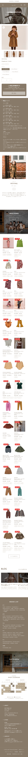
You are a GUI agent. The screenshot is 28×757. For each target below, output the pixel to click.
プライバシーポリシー (9, 751)
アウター (10, 548)
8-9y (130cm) (6, 75)
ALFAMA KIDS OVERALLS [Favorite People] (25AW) (19, 500)
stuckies (22, 635)
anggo (12, 608)
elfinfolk (4, 617)
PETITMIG (4, 59)
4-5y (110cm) (15, 72)
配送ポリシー (21, 751)
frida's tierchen (20, 617)
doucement (8, 616)
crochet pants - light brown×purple (19, 272)
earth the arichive (15, 616)
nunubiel (4, 632)
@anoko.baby (11, 714)
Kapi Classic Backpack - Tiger (7, 331)
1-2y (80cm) (6, 69)
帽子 (10, 483)
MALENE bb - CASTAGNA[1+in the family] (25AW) (8, 544)
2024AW (4, 254)
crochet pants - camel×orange (18, 292)
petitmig (21, 632)
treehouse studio (6, 643)
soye (19, 635)
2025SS (4, 355)
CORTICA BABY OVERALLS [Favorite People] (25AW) (7, 522)
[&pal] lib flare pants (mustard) (19, 331)
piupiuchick (5, 634)
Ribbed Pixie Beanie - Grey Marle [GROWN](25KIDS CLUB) (19, 479)
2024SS (16, 335)
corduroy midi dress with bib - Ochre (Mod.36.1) (19, 352)
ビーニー (8, 483)
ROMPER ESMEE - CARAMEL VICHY (19, 373)
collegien (5, 611)
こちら (12, 725)
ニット (4, 483)
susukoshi (11, 637)
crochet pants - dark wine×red (7, 292)
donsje (4, 616)
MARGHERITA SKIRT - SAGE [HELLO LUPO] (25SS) (18, 457)
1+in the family (5, 647)
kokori (23, 625)
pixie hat (10, 634)
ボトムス (8, 503)
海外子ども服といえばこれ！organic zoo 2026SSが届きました (9, 585)
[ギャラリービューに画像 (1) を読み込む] (7, 54)
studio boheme (6, 637)
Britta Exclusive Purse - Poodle (7, 272)
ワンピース (16, 256)
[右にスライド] (25, 54)
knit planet (19, 625)
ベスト (4, 551)
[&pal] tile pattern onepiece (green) (7, 393)
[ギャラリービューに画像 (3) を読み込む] (21, 54)
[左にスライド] (2, 54)
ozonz (17, 632)
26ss (2, 587)
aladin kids (17, 608)
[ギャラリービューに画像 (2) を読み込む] (14, 54)
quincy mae (5, 635)
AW (7, 548)
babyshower (22, 608)
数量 (3, 77)
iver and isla (7, 625)
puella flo (18, 634)
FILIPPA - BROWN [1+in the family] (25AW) (19, 544)
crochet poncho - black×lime (18, 311)
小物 (7, 335)
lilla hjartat (6, 626)
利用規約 (16, 751)
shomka (16, 637)
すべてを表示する (14, 556)
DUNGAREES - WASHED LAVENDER (7, 414)
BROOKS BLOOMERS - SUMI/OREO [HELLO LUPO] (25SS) (8, 457)
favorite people (10, 617)
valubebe (12, 643)
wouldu (16, 643)
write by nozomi (24, 587)
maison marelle (18, 626)
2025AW (16, 503)
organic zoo (5, 587)
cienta (19, 587)
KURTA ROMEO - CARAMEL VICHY (8, 373)
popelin (14, 634)
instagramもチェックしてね (14, 664)
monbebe (14, 628)
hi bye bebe (6, 620)
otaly (14, 632)
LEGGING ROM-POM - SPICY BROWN (18, 414)
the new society (16, 641)
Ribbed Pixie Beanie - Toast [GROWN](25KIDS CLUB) (7, 479)
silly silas (15, 635)
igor (3, 625)
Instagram (12, 732)
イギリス (15, 587)
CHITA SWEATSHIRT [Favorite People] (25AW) (19, 522)
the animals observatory (7, 641)
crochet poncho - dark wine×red (8, 311)
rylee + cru (10, 635)
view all (14, 219)
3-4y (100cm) (6, 72)
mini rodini (5, 628)
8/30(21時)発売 (9, 254)
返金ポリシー (21, 749)
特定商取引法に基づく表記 (17, 754)
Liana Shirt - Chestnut (6, 434)
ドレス (19, 254)
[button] (2, 5)
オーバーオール (17, 505)
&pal (10, 647)
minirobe (9, 628)
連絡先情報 (9, 754)
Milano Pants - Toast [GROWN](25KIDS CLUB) (7, 500)
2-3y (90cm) (14, 69)
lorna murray (11, 626)
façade (15, 617)
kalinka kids (13, 625)
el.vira (21, 616)
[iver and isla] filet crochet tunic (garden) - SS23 (19, 393)
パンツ (4, 503)
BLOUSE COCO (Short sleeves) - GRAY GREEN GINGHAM (8, 352)
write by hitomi (10, 587)
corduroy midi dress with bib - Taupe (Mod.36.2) (19, 435)
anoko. (8, 749)
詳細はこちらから (14, 18)
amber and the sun (6, 608)
